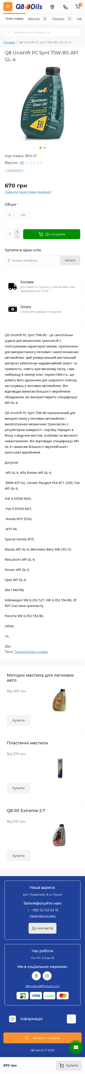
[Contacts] (65, 6)
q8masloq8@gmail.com (42, 986)
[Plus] (17, 231)
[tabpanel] (42, 102)
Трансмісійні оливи (31, 652)
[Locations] (52, 6)
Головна (9, 42)
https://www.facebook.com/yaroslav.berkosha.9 (36, 975)
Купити (18, 720)
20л (23, 215)
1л (9, 215)
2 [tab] (45, 148)
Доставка (27, 281)
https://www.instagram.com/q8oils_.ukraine (47, 975)
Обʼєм (11, 204)
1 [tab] (40, 148)
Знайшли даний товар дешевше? (28, 192)
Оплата (25, 306)
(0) (21, 162)
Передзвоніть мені (42, 916)
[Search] (8, 32)
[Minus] (17, 236)
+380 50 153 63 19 (44, 910)
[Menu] (7, 6)
